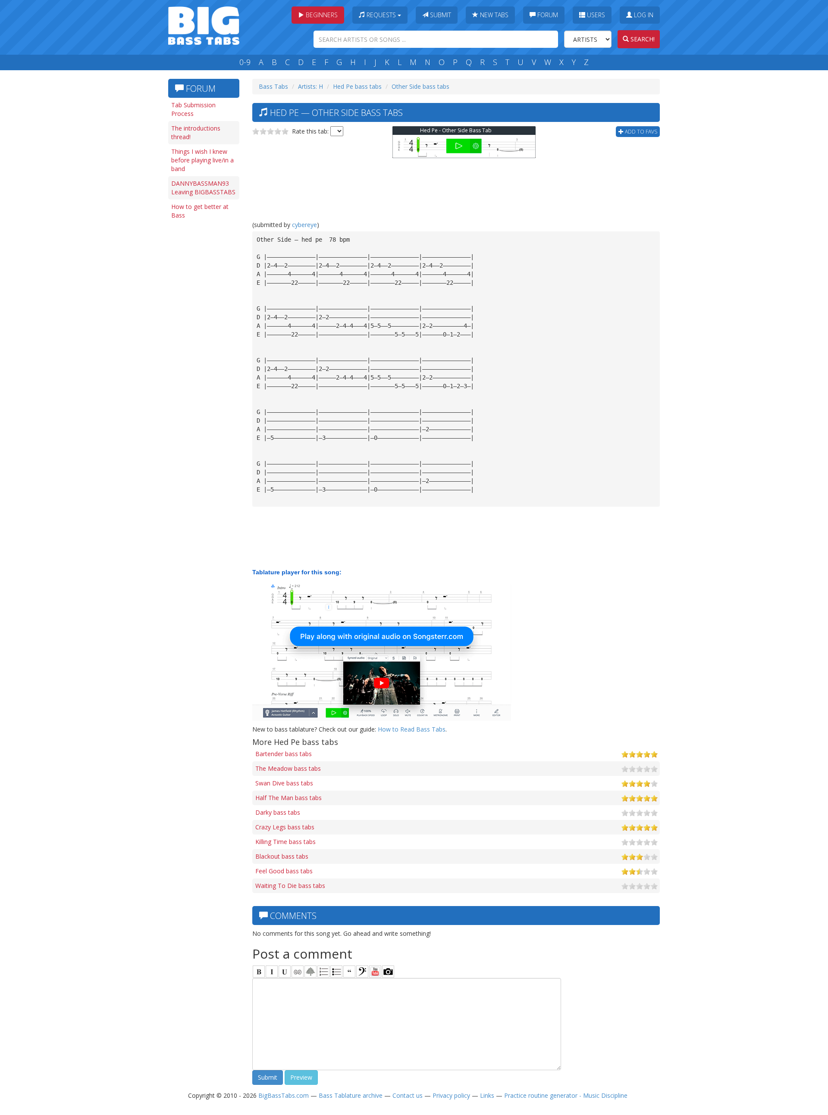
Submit (439, 15)
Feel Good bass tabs (284, 871)
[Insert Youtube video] (375, 972)
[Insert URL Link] (298, 972)
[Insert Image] (310, 972)
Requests (381, 15)
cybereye (304, 225)
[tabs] (362, 972)
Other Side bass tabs (420, 86)
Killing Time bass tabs (285, 842)
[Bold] (259, 972)
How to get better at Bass (200, 210)
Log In (642, 15)
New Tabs (493, 15)
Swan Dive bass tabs (284, 783)
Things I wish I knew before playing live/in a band (202, 160)
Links (487, 1095)
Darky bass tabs (277, 812)
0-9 (245, 62)
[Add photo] (388, 972)
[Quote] (349, 972)
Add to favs (640, 131)
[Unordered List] (336, 972)
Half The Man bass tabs (288, 798)
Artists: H (310, 86)
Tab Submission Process (193, 109)
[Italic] (272, 972)
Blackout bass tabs (281, 856)
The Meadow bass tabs (288, 768)
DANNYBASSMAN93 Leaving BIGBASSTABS (203, 187)
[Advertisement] (202, 356)
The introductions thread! (195, 132)
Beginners (321, 15)
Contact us (407, 1095)
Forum (547, 15)
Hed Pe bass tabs (357, 86)
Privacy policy (451, 1095)
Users (595, 15)
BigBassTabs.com (283, 1095)
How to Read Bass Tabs (411, 729)
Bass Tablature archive (351, 1095)
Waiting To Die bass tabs (290, 885)
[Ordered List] (323, 972)
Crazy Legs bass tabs (284, 827)
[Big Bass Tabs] (203, 25)
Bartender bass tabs (283, 754)
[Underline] (285, 972)
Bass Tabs (273, 86)
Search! (642, 39)
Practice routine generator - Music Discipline (565, 1095)
